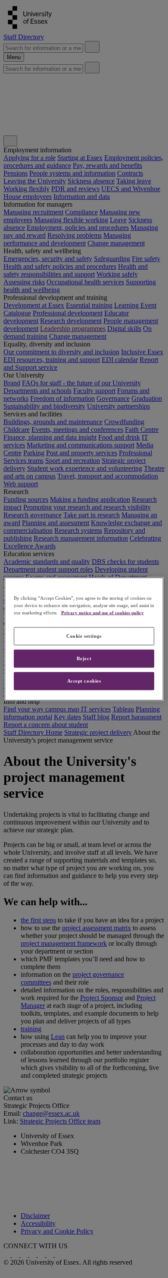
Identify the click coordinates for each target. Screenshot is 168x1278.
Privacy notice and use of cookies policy (102, 612)
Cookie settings (84, 636)
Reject (84, 658)
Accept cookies (84, 680)
